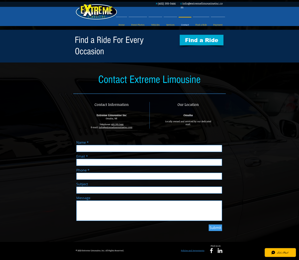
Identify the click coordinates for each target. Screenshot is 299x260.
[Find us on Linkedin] (220, 250)
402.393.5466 (117, 124)
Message (83, 198)
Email (80, 156)
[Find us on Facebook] (211, 250)
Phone (81, 170)
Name (81, 142)
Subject (82, 184)
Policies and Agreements (192, 250)
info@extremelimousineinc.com (115, 127)
